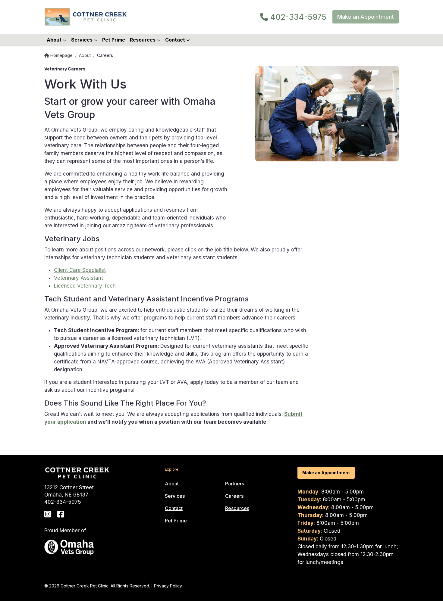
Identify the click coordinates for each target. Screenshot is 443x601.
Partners (234, 484)
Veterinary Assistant (79, 278)
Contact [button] (175, 40)
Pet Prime (113, 40)
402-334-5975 (297, 17)
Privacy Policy (168, 585)
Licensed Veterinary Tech (85, 286)
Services (175, 496)
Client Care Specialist (80, 270)
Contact (174, 508)
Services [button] (82, 40)
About (85, 55)
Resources (237, 508)
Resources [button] (143, 40)
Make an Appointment (365, 17)
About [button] (55, 40)
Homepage (61, 55)
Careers (234, 496)
